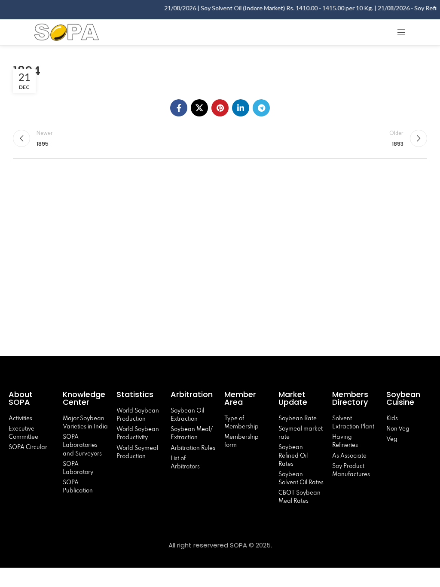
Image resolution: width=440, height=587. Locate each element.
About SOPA (21, 398)
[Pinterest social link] (220, 107)
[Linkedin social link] (240, 107)
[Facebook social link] (178, 107)
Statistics (134, 394)
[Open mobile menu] (401, 32)
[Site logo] (66, 31)
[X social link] (199, 107)
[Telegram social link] (261, 107)
